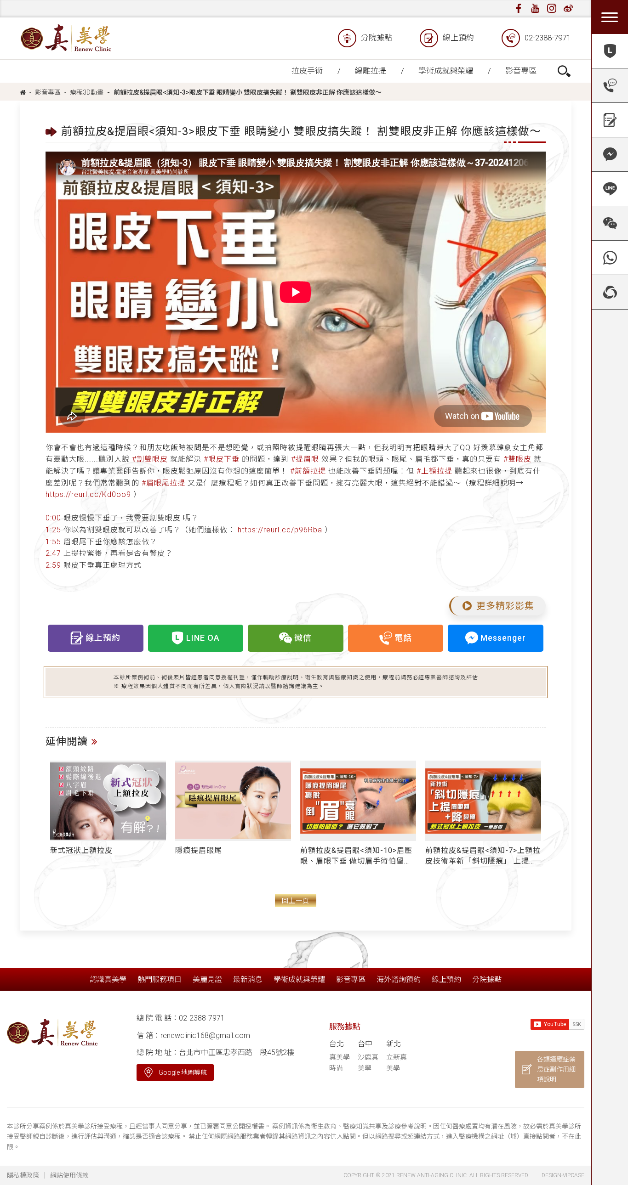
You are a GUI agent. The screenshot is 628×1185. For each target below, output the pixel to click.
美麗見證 (207, 979)
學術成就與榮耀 (445, 70)
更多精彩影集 (505, 605)
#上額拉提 (434, 471)
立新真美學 (396, 1062)
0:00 (53, 518)
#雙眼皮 (517, 459)
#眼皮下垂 (222, 459)
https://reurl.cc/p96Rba (280, 529)
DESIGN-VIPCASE (563, 1175)
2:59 (53, 565)
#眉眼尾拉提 (163, 483)
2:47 (53, 553)
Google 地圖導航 (183, 1072)
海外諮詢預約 (399, 979)
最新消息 (248, 979)
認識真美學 (108, 979)
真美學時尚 (339, 1062)
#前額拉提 (308, 471)
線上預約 (458, 37)
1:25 (53, 529)
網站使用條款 (69, 1175)
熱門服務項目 (159, 979)
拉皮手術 (307, 70)
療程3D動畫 (86, 92)
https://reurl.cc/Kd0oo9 (88, 494)
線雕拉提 (370, 70)
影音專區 (521, 70)
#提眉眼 (305, 459)
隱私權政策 (23, 1175)
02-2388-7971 (548, 37)
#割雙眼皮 (150, 459)
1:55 (53, 541)
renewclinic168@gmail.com (205, 1035)
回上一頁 (295, 900)
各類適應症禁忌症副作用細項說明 (556, 1069)
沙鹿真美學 (368, 1062)
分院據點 (376, 37)
